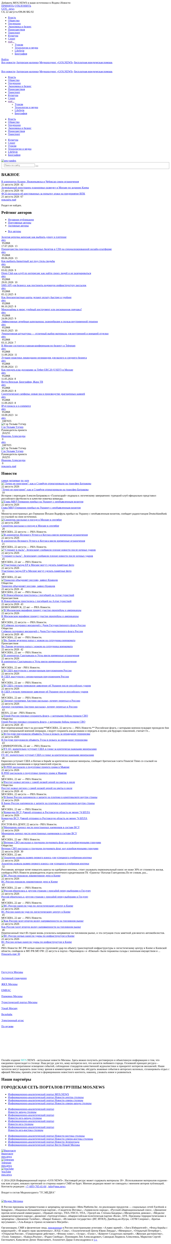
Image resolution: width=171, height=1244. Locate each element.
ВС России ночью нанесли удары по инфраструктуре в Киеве (36, 942)
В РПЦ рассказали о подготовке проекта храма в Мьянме (34, 773)
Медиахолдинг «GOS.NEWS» (56, 62)
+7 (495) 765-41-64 (35, 1186)
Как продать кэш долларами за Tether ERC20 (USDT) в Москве (37, 369)
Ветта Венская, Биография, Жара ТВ (22, 381)
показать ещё (8, 199)
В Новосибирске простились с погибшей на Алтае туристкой (36, 601)
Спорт (11, 38)
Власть (12, 17)
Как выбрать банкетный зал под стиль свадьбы (28, 261)
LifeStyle (19, 50)
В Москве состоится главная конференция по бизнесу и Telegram (38, 345)
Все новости (8, 62)
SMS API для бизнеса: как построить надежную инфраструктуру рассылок (43, 285)
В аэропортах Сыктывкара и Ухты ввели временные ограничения (38, 661)
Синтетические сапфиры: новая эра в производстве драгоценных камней (43, 393)
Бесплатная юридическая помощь (93, 62)
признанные (55, 1227)
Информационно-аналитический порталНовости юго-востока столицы (31, 1129)
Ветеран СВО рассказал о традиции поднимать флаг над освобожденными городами (49, 848)
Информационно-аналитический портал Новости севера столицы (45, 1100)
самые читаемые (10, 480)
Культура (13, 35)
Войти (5, 59)
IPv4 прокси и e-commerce (16, 406)
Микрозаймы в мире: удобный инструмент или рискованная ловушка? (41, 309)
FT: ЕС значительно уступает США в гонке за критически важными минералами (47, 755)
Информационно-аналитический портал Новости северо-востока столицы (50, 1138)
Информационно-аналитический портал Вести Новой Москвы (44, 1144)
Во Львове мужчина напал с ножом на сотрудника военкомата (37, 646)
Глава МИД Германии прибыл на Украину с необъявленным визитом (41, 507)
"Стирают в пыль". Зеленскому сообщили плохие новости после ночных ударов (47, 555)
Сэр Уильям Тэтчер (12, 427)
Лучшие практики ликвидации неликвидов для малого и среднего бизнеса (44, 357)
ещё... (11, 41)
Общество (14, 20)
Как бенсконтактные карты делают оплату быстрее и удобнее (36, 297)
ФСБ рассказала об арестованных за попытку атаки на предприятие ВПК (43, 193)
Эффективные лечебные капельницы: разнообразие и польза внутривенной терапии (49, 321)
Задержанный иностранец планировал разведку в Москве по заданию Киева (45, 187)
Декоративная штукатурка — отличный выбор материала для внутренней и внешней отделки (55, 333)
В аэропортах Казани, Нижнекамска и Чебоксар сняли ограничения (40, 181)
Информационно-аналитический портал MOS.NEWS (38, 1094)
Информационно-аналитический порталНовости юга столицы (31, 1123)
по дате (25, 480)
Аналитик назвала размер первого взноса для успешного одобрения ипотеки (45, 863)
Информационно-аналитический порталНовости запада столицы (31, 1110)
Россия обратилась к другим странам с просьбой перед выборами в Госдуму (44, 896)
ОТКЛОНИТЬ (23, 5)
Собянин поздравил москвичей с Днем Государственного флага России (42, 631)
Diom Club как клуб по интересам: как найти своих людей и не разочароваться (46, 273)
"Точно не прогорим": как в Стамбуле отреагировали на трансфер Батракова (45, 489)
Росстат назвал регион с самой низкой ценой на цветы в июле (36, 788)
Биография (21, 53)
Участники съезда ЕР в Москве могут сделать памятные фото (36, 571)
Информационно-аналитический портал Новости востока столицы (46, 1135)
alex (3, 240)
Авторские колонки (27, 62)
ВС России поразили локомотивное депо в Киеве (29, 881)
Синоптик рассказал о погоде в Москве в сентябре (30, 525)
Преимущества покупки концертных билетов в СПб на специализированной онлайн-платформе (56, 249)
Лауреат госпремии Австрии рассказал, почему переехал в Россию (39, 706)
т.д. (95, 1239)
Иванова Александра (13, 436)
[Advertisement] (85, 1044)
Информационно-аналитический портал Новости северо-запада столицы (50, 1103)
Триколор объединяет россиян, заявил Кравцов (28, 586)
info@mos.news (56, 1186)
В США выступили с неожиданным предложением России (35, 676)
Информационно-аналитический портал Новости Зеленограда (43, 1141)
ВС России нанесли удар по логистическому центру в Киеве (35, 911)
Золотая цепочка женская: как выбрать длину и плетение (33, 237)
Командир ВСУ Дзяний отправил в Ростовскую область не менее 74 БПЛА (44, 818)
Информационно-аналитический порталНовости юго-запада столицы (31, 1116)
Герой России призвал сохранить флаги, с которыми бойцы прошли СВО (43, 721)
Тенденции (14, 23)
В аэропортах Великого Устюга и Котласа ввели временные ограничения (43, 540)
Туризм (19, 44)
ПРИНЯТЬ (7, 5)
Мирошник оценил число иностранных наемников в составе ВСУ (39, 833)
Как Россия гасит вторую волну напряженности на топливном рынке (41, 926)
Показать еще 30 (10, 954)
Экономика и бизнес (19, 26)
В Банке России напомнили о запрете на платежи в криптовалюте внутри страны (48, 803)
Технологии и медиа (26, 47)
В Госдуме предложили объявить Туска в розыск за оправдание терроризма (44, 739)
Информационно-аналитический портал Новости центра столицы (46, 1097)
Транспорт (14, 32)
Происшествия (16, 29)
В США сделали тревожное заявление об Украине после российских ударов (44, 691)
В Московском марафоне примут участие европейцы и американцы (40, 616)
